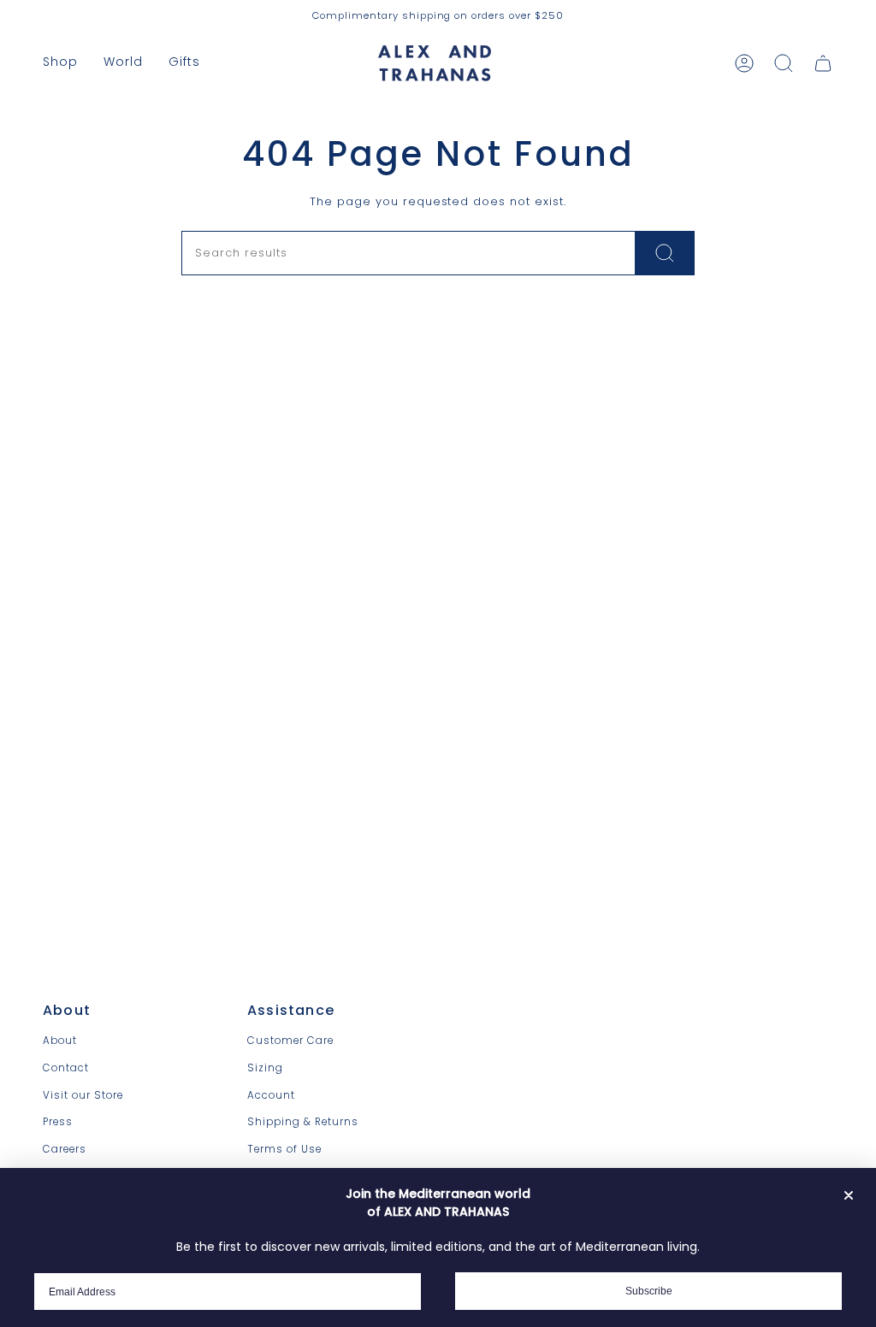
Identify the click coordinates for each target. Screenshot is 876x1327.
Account (271, 1095)
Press (58, 1122)
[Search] (665, 253)
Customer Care (290, 1040)
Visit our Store (83, 1095)
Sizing (265, 1068)
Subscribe (648, 1291)
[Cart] (823, 63)
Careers (64, 1149)
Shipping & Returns (302, 1122)
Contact (66, 1068)
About (60, 1040)
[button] (60, 62)
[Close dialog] (848, 1195)
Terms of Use (284, 1149)
